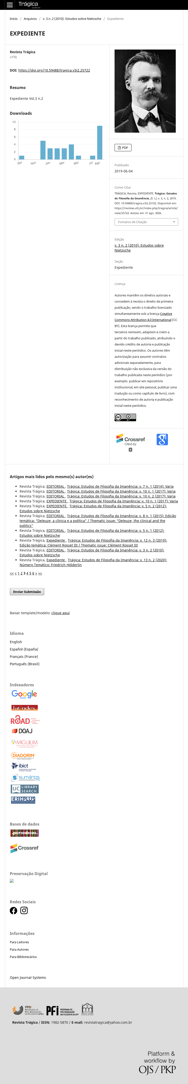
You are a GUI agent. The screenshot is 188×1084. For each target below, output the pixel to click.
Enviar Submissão (27, 591)
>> (40, 573)
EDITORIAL (56, 486)
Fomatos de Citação (132, 222)
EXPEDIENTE (57, 501)
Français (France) (24, 656)
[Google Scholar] (24, 699)
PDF (124, 147)
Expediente (56, 540)
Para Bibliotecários (23, 957)
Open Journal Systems (28, 977)
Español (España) (24, 649)
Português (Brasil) (24, 664)
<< (12, 573)
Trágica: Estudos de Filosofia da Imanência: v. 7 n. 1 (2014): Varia (120, 486)
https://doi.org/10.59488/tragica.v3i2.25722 (54, 70)
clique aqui (60, 613)
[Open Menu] (10, 5)
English (16, 641)
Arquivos (30, 18)
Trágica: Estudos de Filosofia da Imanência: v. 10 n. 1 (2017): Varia (121, 491)
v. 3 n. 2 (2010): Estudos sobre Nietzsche (72, 18)
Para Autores (19, 949)
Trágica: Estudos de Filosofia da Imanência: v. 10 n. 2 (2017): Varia (121, 496)
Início (14, 18)
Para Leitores (19, 942)
